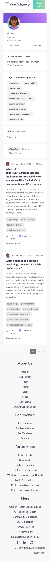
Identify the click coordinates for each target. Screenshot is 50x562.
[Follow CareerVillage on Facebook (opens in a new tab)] (18, 542)
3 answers (26, 236)
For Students (25, 423)
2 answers (26, 330)
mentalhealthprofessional (21, 98)
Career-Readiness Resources (25, 506)
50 (44, 351)
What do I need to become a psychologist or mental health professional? (23, 264)
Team (25, 381)
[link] (25, 205)
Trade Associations (25, 480)
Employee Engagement (25, 470)
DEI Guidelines (25, 521)
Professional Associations (25, 485)
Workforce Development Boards (25, 475)
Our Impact (25, 376)
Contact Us (25, 401)
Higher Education (25, 465)
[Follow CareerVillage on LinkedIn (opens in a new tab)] (25, 542)
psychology (14, 83)
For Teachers (25, 433)
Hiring (25, 386)
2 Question (14, 149)
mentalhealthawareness (20, 114)
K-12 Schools (25, 455)
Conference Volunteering (25, 490)
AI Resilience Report (25, 511)
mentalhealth (29, 83)
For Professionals (25, 428)
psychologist (15, 88)
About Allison (15, 153)
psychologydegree (17, 109)
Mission (25, 371)
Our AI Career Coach (25, 406)
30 (38, 351)
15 (33, 351)
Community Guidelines (25, 516)
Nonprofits (25, 460)
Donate (25, 438)
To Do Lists (27, 149)
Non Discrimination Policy (25, 536)
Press (25, 396)
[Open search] (30, 4)
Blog (25, 391)
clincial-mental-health (19, 93)
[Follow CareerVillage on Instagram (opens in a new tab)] (32, 542)
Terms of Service (25, 526)
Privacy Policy (25, 531)
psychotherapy (16, 119)
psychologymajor (17, 104)
